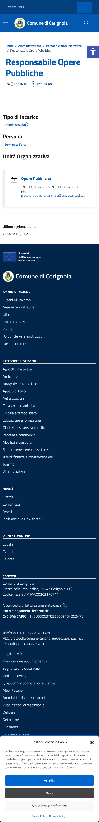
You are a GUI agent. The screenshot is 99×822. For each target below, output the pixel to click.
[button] (93, 52)
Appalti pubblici (14, 391)
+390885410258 (67, 187)
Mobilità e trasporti (17, 442)
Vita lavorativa (14, 471)
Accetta (49, 780)
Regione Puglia (15, 7)
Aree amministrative (18, 307)
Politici (8, 329)
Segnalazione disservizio (21, 668)
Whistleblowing (14, 675)
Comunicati (11, 504)
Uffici (6, 314)
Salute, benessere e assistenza (26, 449)
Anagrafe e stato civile (20, 383)
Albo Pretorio (13, 690)
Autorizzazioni (13, 398)
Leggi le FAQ (12, 653)
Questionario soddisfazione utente (29, 683)
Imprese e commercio (19, 435)
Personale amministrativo (22, 336)
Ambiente (10, 376)
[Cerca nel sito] (86, 23)
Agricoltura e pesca (17, 369)
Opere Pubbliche (36, 178)
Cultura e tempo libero (20, 413)
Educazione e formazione (22, 420)
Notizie (8, 497)
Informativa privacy (17, 734)
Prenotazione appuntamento (25, 661)
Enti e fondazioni (16, 321)
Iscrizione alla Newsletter (22, 519)
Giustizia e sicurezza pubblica (24, 427)
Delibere (9, 712)
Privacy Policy (57, 816)
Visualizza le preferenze (49, 805)
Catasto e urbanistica (19, 405)
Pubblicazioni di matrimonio (23, 705)
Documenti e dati (16, 343)
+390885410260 (38, 187)
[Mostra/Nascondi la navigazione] (5, 22)
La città (8, 559)
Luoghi (8, 544)
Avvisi (7, 511)
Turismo (8, 464)
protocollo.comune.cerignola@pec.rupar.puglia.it (53, 195)
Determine (11, 719)
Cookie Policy (39, 816)
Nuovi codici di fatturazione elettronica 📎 (35, 605)
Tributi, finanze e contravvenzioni (28, 457)
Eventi (8, 551)
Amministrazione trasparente (25, 697)
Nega (49, 793)
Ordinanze (10, 727)
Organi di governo (17, 300)
